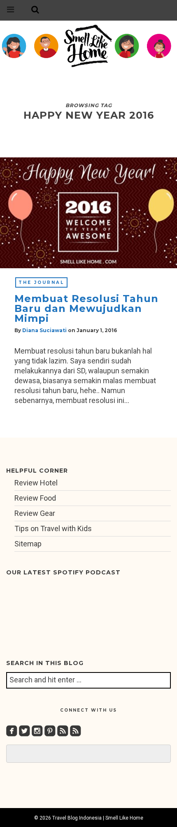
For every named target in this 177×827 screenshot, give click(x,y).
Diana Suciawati (44, 330)
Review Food (35, 498)
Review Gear (34, 513)
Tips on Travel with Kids (53, 528)
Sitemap (28, 543)
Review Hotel (36, 482)
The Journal (41, 282)
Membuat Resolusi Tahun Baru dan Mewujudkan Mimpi (86, 308)
